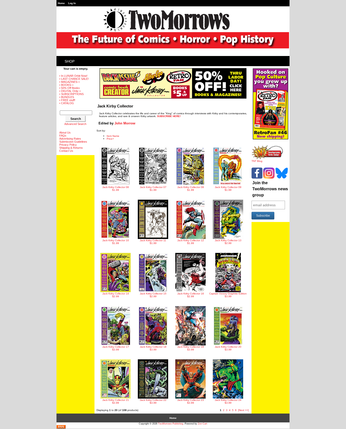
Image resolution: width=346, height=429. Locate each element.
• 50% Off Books (69, 87)
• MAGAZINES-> (69, 81)
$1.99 (115, 188)
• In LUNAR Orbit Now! (73, 75)
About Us (65, 132)
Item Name (113, 136)
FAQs (62, 135)
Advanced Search (75, 123)
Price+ (110, 138)
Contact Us (66, 150)
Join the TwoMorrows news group (270, 189)
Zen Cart (202, 423)
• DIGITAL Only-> (70, 90)
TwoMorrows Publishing (170, 423)
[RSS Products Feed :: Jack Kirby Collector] (61, 427)
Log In (72, 3)
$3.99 (228, 295)
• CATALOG (66, 103)
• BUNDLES (66, 97)
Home (61, 3)
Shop (69, 61)
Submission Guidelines (73, 141)
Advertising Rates (70, 138)
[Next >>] (243, 410)
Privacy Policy (68, 144)
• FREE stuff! (67, 100)
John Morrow (124, 123)
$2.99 (228, 242)
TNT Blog (257, 161)
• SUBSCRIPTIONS (71, 94)
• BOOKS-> (66, 84)
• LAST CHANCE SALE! (74, 78)
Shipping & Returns (71, 147)
